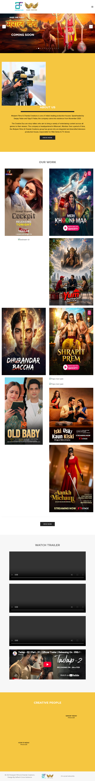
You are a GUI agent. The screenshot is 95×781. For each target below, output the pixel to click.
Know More (47, 137)
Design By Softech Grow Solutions (20, 777)
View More (47, 524)
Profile (71, 714)
